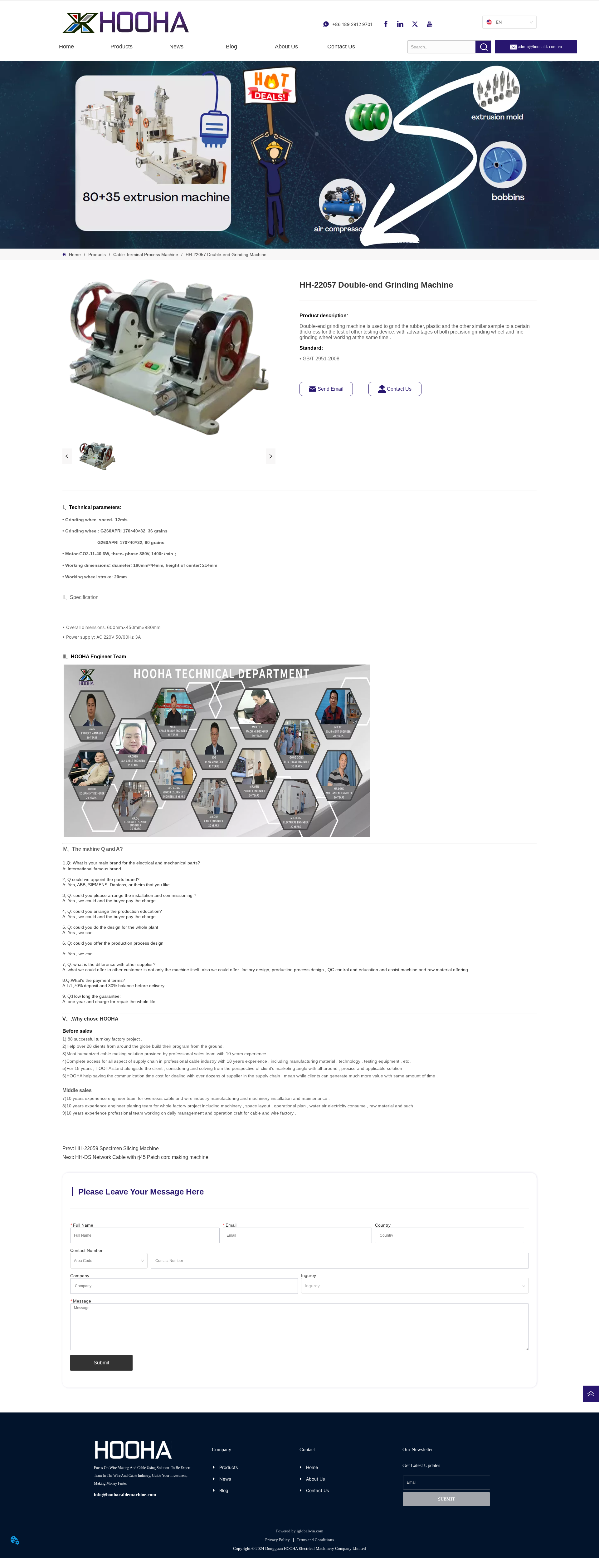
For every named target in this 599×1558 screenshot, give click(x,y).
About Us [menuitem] (286, 46)
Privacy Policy (277, 1539)
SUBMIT (446, 1499)
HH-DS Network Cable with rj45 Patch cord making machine (141, 1157)
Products (97, 254)
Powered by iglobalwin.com (299, 1531)
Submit (101, 1362)
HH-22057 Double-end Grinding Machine (226, 254)
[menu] (204, 46)
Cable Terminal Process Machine (145, 254)
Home (75, 254)
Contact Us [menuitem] (341, 46)
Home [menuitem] (66, 46)
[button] (121, 47)
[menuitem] (121, 46)
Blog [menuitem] (231, 46)
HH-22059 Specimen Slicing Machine (117, 1148)
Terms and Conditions (315, 1539)
